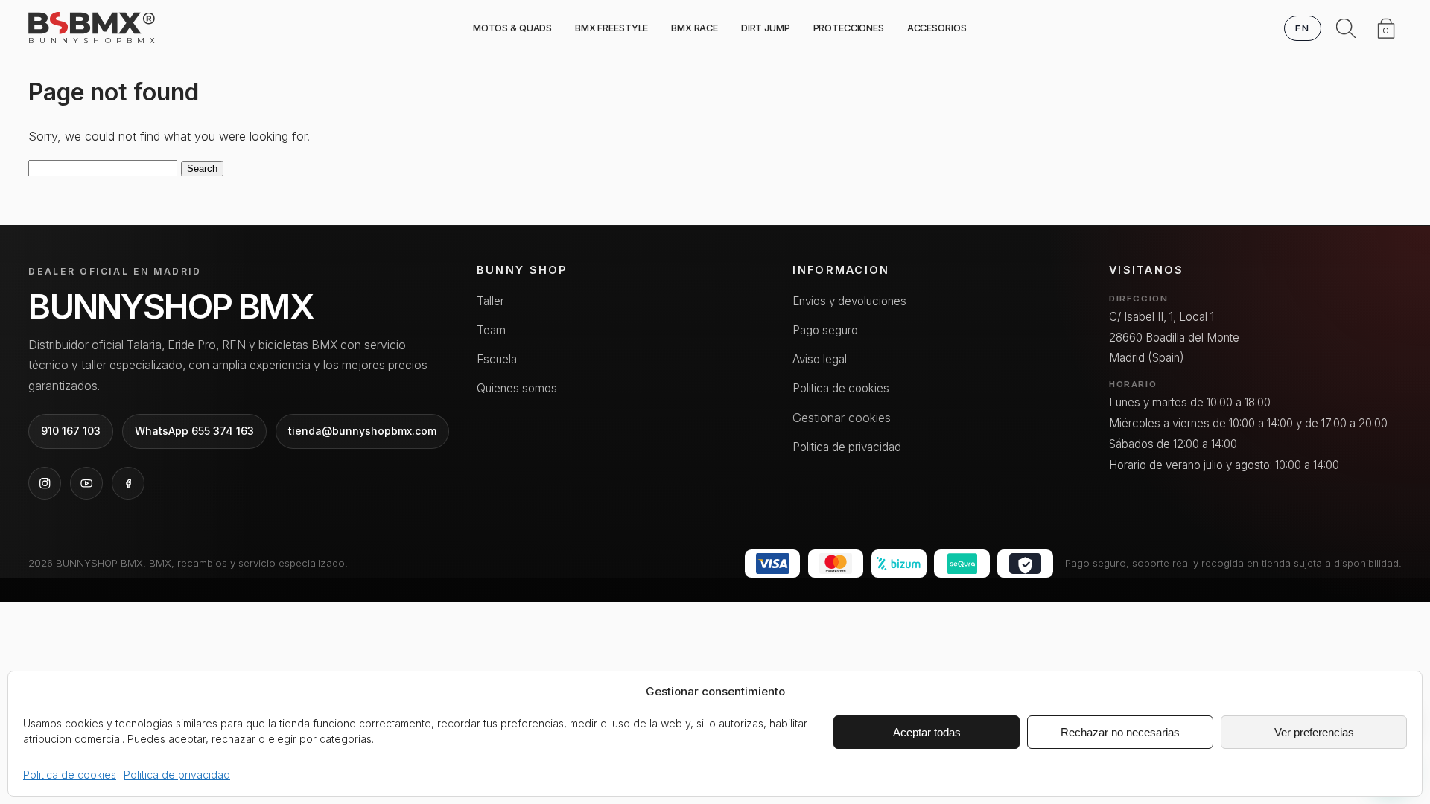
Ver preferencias (1314, 732)
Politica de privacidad (177, 774)
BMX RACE (694, 28)
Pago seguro (825, 330)
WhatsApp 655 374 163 (194, 430)
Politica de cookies (69, 774)
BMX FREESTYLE (611, 28)
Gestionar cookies (841, 418)
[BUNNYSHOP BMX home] (91, 23)
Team (491, 330)
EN (1302, 28)
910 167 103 (71, 430)
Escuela (497, 359)
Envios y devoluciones (849, 301)
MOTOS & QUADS (512, 28)
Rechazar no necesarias (1120, 732)
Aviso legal (819, 359)
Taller (490, 301)
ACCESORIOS (937, 28)
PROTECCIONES (848, 28)
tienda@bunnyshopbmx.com (362, 430)
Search (202, 168)
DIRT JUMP (765, 28)
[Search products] (1345, 28)
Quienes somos (517, 388)
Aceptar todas (927, 732)
